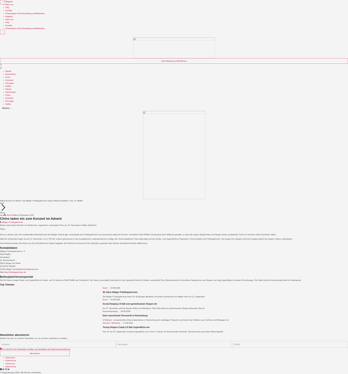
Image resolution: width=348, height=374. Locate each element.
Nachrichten (10, 74)
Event (7, 77)
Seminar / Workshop (111, 323)
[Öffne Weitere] (11, 108)
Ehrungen (9, 83)
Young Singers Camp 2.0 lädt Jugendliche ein (126, 327)
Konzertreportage (110, 311)
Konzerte (9, 80)
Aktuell (8, 71)
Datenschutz (10, 360)
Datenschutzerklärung (60, 349)
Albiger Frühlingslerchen (12, 222)
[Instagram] (3, 369)
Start (2, 203)
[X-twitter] (6, 369)
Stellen (8, 86)
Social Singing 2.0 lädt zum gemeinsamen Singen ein (130, 304)
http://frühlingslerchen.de (15, 272)
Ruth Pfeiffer (12, 215)
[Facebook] (1, 369)
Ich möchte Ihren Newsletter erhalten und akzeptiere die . (36, 349)
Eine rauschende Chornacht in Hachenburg (125, 315)
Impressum (10, 357)
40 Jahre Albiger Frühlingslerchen (120, 292)
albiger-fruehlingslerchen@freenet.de (22, 269)
